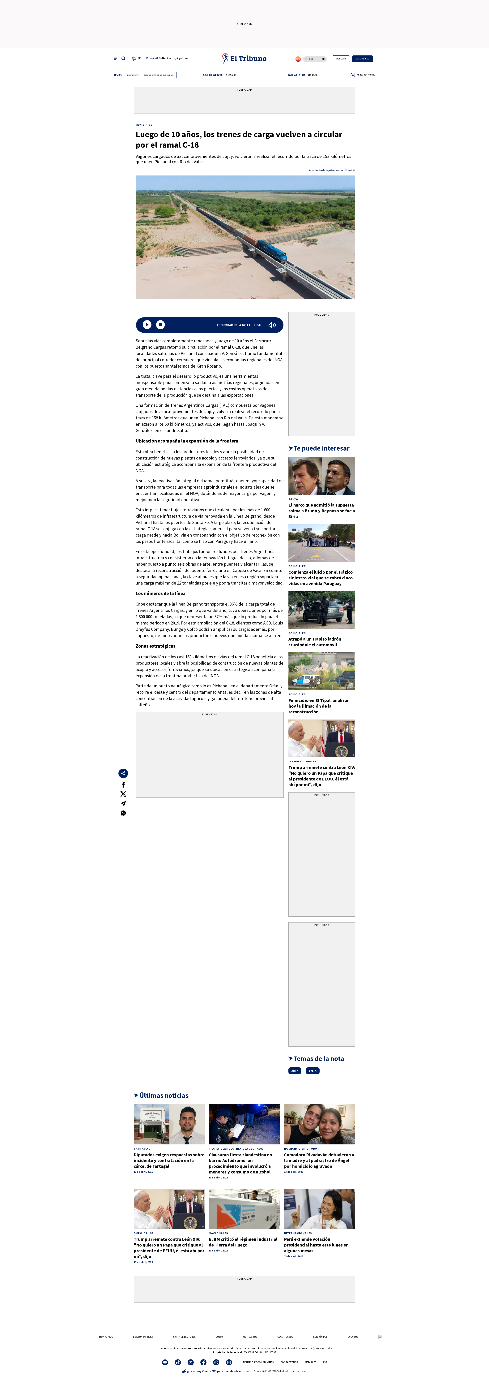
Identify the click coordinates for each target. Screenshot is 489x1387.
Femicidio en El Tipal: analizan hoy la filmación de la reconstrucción (319, 706)
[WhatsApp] (216, 1362)
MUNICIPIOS (106, 1336)
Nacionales (218, 1233)
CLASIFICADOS (285, 1336)
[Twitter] (191, 1362)
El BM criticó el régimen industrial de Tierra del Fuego (243, 1242)
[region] (244, 101)
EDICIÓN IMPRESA (143, 1336)
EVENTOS (353, 1336)
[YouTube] (165, 1362)
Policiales (297, 566)
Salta (293, 499)
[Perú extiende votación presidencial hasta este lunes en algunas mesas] (319, 1209)
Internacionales (302, 761)
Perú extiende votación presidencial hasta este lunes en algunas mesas (316, 1245)
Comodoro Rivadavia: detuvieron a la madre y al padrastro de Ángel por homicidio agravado (319, 1160)
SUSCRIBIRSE (362, 59)
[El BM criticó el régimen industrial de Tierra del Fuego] (244, 1209)
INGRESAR (341, 59)
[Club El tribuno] (384, 1336)
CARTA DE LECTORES (184, 1336)
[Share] (123, 773)
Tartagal (142, 1149)
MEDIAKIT (310, 1362)
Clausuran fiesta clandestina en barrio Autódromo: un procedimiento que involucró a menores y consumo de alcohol (240, 1163)
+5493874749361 (366, 74)
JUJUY (219, 1336)
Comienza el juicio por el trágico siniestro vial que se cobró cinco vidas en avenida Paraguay (320, 577)
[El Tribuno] (244, 58)
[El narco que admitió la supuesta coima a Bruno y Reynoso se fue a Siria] (321, 476)
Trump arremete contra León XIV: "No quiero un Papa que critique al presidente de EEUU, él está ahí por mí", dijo (321, 776)
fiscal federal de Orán (130, 75)
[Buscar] (123, 58)
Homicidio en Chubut (301, 1149)
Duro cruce (143, 1233)
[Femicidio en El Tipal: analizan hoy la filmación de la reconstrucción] (321, 671)
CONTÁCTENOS (289, 1362)
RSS (325, 1362)
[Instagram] (229, 1362)
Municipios (144, 125)
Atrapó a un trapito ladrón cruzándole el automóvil (314, 642)
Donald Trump (158, 75)
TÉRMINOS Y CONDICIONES (258, 1362)
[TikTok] (178, 1362)
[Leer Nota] (147, 325)
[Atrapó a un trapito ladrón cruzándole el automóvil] (321, 610)
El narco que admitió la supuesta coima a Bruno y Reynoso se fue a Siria (321, 510)
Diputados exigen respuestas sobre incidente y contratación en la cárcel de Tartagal (169, 1160)
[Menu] (115, 58)
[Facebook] (203, 1362)
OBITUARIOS (250, 1336)
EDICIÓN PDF (320, 1336)
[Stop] (160, 325)
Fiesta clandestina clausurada (236, 1149)
